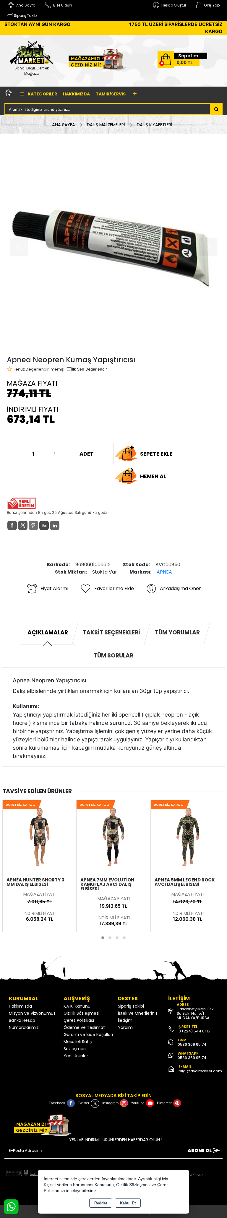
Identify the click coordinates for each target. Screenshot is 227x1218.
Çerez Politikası (79, 1020)
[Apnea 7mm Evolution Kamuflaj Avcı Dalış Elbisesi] (39, 836)
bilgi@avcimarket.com (200, 1071)
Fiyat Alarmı (54, 588)
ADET (87, 453)
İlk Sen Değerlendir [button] (89, 369)
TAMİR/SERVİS (111, 94)
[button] (102, 938)
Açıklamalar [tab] (47, 632)
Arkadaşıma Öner (180, 588)
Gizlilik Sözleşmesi (81, 1013)
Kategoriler (42, 94)
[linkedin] (54, 525)
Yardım (125, 1027)
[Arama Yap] (216, 109)
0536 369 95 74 (192, 1044)
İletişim (125, 1020)
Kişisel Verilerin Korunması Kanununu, (79, 1185)
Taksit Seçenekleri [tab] (111, 632)
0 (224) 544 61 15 (194, 1031)
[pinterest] (33, 525)
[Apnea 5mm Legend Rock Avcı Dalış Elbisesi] (113, 836)
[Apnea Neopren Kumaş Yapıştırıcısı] (113, 244)
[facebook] (12, 525)
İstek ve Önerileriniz (138, 1013)
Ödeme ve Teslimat (84, 1027)
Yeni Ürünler (76, 1056)
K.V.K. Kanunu (77, 1006)
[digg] (44, 525)
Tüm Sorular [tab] (113, 656)
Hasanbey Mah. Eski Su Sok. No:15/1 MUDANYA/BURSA (196, 1013)
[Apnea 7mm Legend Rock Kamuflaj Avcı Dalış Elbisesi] (188, 836)
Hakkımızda (76, 94)
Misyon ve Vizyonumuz (32, 1013)
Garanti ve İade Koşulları (88, 1034)
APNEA (164, 572)
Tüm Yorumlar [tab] (177, 632)
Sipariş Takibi (131, 1006)
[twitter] (22, 525)
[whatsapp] (65, 525)
